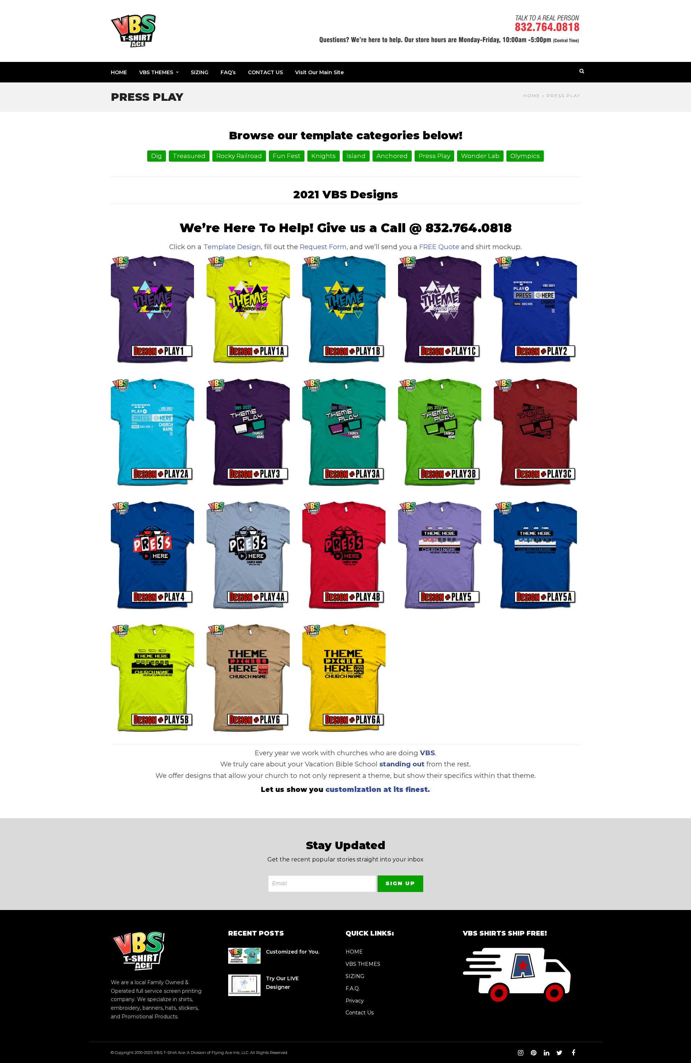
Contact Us (360, 1012)
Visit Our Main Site (319, 72)
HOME (119, 72)
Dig (156, 155)
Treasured (189, 155)
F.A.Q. (353, 988)
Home (531, 95)
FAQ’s (228, 72)
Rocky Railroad (239, 155)
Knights (323, 155)
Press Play (434, 155)
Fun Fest (287, 155)
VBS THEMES (156, 72)
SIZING (199, 72)
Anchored (392, 155)
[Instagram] (520, 1053)
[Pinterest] (533, 1053)
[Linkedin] (546, 1053)
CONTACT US (265, 72)
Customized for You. (292, 952)
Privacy (355, 1000)
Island (356, 155)
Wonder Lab (480, 155)
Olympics (525, 155)
